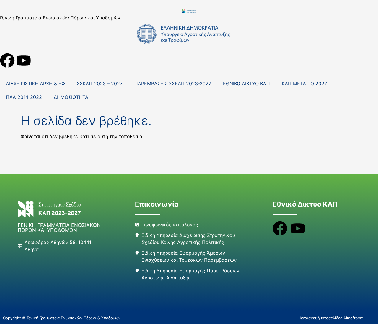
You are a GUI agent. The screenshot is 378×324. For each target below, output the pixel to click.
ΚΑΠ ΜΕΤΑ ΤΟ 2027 (304, 83)
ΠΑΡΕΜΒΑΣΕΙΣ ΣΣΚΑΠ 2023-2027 (172, 83)
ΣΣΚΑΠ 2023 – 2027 (100, 83)
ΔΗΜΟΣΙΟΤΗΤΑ (71, 97)
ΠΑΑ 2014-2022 (24, 97)
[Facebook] (7, 60)
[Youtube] (23, 60)
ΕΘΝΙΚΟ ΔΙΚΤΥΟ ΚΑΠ (246, 83)
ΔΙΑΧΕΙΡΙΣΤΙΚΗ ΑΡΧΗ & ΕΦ (35, 83)
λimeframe (353, 317)
